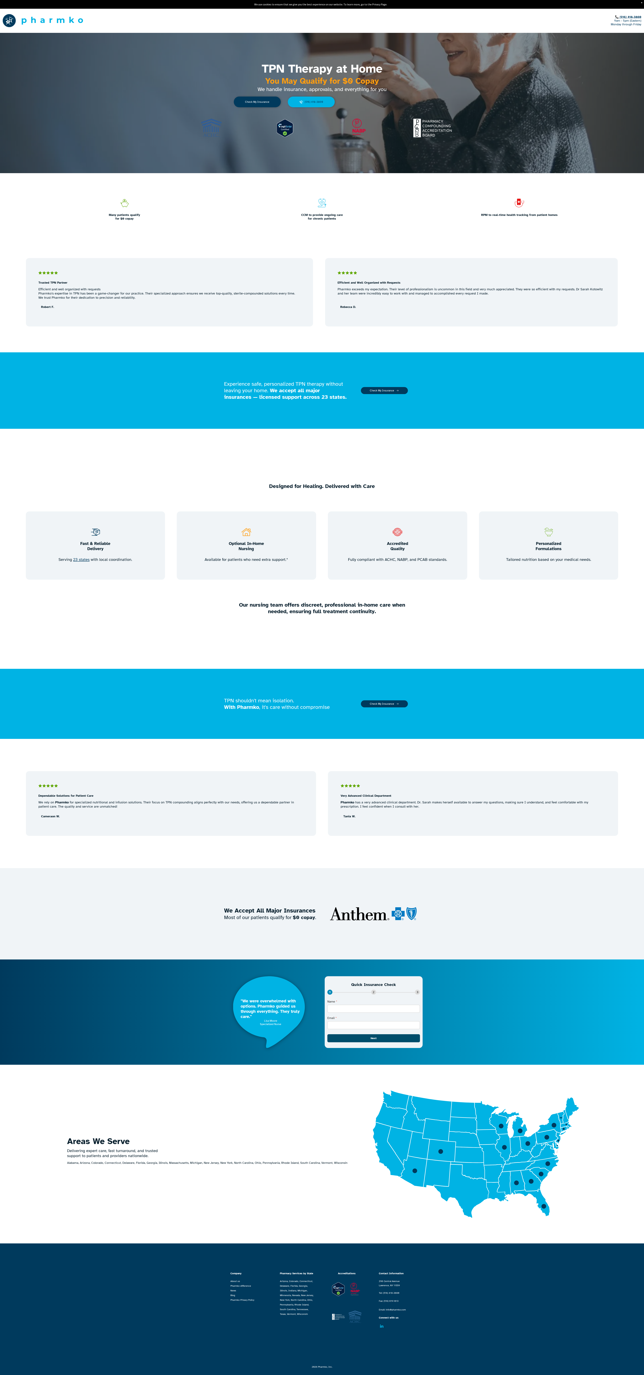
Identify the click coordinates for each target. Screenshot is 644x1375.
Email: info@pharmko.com (392, 1309)
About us (235, 1281)
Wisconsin (302, 1314)
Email (332, 1018)
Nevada (296, 1295)
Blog (232, 1295)
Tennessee (302, 1309)
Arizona (284, 1281)
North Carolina (298, 1300)
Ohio (309, 1300)
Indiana (292, 1290)
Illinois (283, 1290)
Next (374, 1038)
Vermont (291, 1314)
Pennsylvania (286, 1304)
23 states (81, 559)
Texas (283, 1314)
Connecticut (306, 1281)
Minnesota (285, 1295)
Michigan (302, 1290)
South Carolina (287, 1309)
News (233, 1290)
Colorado (293, 1281)
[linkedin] (382, 1326)
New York (285, 1300)
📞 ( (617, 17)
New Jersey (307, 1295)
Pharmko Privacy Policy (242, 1300)
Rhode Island (301, 1304)
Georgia (303, 1285)
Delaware (284, 1285)
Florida (294, 1285)
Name (332, 1001)
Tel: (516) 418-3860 (389, 1293)
